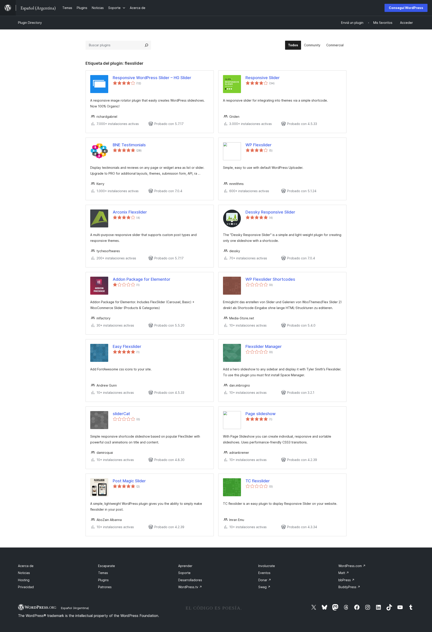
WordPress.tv (190, 587)
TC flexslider (257, 480)
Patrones (105, 587)
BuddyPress (349, 587)
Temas (103, 573)
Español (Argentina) (75, 608)
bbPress (346, 580)
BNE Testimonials (129, 144)
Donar (264, 580)
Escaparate (106, 566)
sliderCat (121, 413)
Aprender (185, 566)
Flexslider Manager (263, 346)
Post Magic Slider (129, 480)
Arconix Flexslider (130, 212)
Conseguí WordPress (406, 8)
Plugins (103, 580)
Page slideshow (260, 413)
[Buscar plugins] (146, 45)
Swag (264, 587)
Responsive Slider (262, 77)
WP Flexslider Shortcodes (270, 279)
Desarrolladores (190, 580)
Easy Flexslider (127, 346)
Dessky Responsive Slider (270, 212)
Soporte (184, 573)
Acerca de (26, 566)
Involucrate (266, 566)
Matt (343, 573)
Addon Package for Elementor (141, 279)
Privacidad (26, 587)
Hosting (23, 580)
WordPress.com (352, 566)
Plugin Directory (30, 22)
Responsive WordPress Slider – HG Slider (152, 77)
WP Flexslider (258, 144)
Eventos (264, 573)
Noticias (24, 573)
